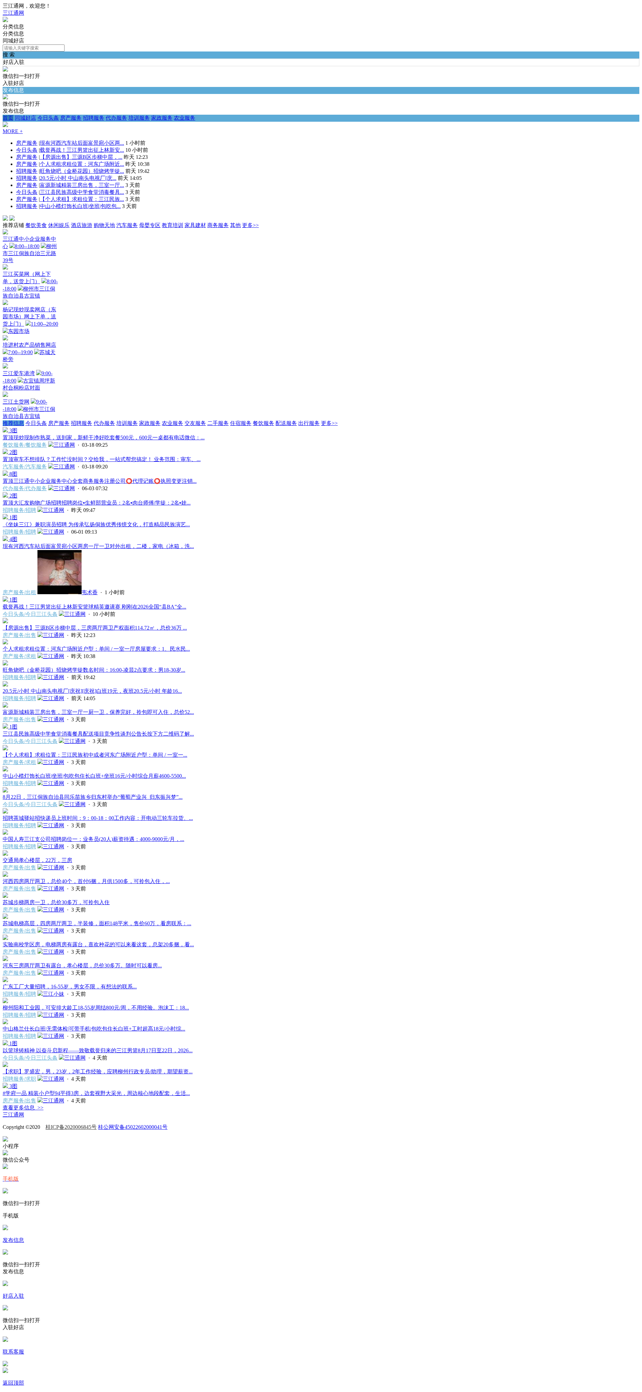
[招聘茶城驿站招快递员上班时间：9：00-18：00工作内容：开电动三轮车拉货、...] (5, 812)
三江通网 (13, 13)
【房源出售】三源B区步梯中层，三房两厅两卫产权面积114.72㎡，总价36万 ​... (95, 628)
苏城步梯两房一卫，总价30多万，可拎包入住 (56, 902)
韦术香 (90, 592)
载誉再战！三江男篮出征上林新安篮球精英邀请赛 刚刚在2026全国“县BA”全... (94, 607)
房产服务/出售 (19, 635)
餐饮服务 (263, 423)
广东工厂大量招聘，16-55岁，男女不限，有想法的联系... (70, 986)
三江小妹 (53, 994)
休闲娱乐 (59, 225)
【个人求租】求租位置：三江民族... (82, 199)
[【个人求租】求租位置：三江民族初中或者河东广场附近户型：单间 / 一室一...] (5, 748)
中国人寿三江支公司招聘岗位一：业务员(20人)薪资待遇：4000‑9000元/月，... (93, 839)
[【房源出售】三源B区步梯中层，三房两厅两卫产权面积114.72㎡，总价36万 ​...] (5, 621)
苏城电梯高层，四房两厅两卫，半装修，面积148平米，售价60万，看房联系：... (97, 923)
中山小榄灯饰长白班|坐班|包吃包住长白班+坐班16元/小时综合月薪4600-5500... (94, 776)
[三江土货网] (5, 395)
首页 (8, 118)
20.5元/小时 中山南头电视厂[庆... (78, 178)
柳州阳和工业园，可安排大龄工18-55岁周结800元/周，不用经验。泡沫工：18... (96, 1007)
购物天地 (104, 225)
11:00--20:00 (44, 324)
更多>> (250, 225)
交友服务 (195, 423)
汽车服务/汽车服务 (25, 466)
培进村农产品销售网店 (29, 345)
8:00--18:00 (27, 246)
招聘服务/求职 (19, 1079)
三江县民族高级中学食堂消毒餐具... (82, 192)
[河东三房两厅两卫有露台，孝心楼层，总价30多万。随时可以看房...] (5, 959)
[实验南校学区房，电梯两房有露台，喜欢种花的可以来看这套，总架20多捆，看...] (5, 938)
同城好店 (25, 118)
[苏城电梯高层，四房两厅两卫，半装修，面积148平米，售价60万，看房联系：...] (5, 917)
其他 (235, 225)
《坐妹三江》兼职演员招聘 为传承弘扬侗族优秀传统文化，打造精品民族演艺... (96, 524)
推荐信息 (13, 423)
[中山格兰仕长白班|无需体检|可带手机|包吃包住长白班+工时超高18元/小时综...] (5, 1022)
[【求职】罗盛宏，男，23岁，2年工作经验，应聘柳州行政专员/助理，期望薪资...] (5, 1065)
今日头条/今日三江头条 (30, 614)
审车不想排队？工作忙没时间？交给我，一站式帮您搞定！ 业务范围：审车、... (102, 459)
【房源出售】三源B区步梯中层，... (81, 157)
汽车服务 (127, 225)
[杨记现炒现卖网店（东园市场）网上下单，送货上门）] (5, 303)
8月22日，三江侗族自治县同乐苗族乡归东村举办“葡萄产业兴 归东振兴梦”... (93, 797)
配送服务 (286, 423)
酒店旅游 (81, 225)
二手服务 (218, 423)
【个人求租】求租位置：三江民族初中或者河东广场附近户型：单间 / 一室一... (95, 755)
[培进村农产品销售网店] (5, 338)
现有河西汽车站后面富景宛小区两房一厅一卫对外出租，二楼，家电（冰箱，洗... (98, 546)
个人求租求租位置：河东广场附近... (82, 164)
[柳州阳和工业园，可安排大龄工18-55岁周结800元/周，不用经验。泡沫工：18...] (5, 1001)
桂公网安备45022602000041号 (133, 1127)
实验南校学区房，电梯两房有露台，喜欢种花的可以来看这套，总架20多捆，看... (98, 944)
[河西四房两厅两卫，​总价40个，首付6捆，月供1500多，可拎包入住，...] (5, 875)
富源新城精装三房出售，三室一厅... (82, 185)
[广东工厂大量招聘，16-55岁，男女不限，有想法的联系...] (5, 980)
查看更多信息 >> (23, 1107)
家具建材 (195, 225)
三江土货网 (16, 402)
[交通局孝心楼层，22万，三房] (5, 854)
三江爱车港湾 (19, 373)
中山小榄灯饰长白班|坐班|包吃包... (80, 206)
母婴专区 (149, 225)
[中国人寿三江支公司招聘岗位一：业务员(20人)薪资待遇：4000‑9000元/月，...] (5, 833)
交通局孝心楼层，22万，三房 (37, 860)
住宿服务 (240, 423)
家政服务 (162, 118)
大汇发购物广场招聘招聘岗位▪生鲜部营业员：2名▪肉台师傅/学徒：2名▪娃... (97, 503)
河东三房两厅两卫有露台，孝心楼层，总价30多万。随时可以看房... (82, 965)
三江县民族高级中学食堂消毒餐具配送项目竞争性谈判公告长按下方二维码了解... (98, 734)
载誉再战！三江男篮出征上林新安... (82, 150)
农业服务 (184, 118)
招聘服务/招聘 (19, 510)
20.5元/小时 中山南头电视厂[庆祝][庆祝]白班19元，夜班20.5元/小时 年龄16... (92, 691)
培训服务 (139, 118)
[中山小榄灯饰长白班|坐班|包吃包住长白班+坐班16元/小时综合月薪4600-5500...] (5, 769)
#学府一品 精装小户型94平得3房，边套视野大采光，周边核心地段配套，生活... (96, 1093)
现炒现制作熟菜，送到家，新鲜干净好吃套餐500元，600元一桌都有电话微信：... (104, 437)
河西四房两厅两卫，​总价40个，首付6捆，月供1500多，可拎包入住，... (86, 881)
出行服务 (309, 423)
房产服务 (71, 118)
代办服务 (116, 118)
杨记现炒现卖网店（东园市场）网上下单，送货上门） (29, 317)
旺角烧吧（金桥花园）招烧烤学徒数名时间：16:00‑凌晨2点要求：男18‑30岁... (94, 670)
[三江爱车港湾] (5, 366)
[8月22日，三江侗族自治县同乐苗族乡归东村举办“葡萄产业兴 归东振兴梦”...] (5, 790)
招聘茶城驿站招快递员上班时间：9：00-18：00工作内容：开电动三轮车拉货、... (98, 818)
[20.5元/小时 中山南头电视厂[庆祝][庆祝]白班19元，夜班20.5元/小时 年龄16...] (5, 684)
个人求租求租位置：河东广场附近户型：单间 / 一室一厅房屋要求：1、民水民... (96, 649)
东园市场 (18, 331)
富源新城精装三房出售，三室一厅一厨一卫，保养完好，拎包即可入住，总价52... (98, 712)
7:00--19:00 (20, 352)
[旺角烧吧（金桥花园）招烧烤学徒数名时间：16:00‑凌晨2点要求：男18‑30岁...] (5, 663)
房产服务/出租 (19, 592)
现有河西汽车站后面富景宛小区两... (82, 143)
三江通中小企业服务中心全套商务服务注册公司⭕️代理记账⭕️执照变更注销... (100, 481)
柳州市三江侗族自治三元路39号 (30, 253)
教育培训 (172, 225)
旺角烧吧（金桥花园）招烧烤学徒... (82, 171)
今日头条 (48, 118)
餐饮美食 (36, 225)
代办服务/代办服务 (25, 488)
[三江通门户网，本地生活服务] (5, 20)
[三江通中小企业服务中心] (5, 232)
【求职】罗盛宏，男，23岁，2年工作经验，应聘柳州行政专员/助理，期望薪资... (98, 1071)
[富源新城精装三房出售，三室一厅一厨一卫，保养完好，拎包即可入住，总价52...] (5, 706)
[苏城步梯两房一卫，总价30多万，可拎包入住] (5, 896)
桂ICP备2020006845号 (71, 1127)
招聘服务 (93, 118)
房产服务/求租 (19, 656)
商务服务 (218, 225)
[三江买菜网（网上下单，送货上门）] (5, 268)
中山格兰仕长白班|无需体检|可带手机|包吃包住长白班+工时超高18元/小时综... (94, 1029)
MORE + (13, 131)
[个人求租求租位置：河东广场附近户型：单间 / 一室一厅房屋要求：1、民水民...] (5, 642)
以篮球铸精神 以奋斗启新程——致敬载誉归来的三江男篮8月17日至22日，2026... (98, 1050)
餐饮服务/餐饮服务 (25, 445)
